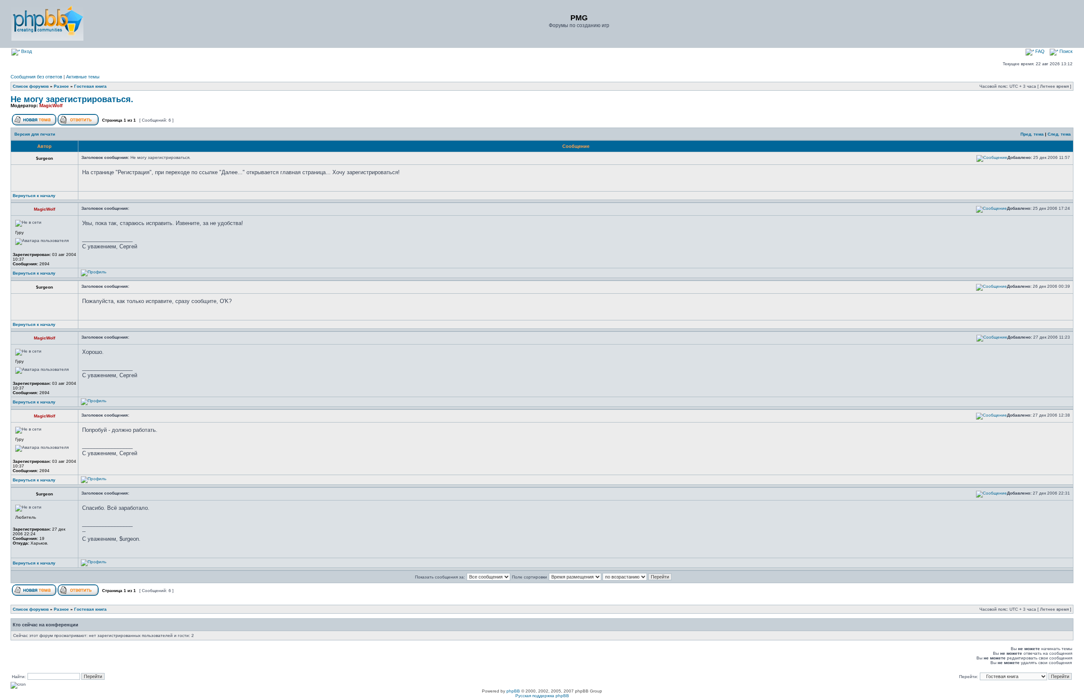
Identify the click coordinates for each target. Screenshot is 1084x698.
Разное (61, 86)
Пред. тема (1032, 134)
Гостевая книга (90, 86)
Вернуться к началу (34, 195)
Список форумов (31, 86)
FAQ (1039, 51)
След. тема (1059, 134)
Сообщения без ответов (36, 76)
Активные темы (83, 76)
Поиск (1065, 51)
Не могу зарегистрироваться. (72, 99)
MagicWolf (51, 105)
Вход (26, 51)
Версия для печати (34, 134)
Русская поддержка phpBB (542, 695)
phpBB (513, 691)
